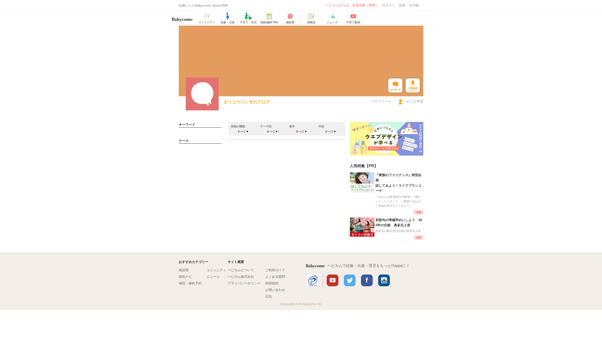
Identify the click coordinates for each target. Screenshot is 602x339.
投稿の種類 (238, 126)
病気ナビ (185, 276)
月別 (321, 126)
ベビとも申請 (413, 101)
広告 (268, 296)
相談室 (184, 270)
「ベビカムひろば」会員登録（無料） (351, 5)
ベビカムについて (241, 270)
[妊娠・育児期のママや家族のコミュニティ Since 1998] (182, 17)
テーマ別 (265, 126)
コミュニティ (216, 270)
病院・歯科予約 (190, 283)
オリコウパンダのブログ (246, 102)
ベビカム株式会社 (241, 276)
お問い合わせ (275, 290)
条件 (292, 126)
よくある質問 (275, 276)
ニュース (213, 276)
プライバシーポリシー (244, 283)
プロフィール (381, 101)
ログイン (388, 5)
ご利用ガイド (275, 270)
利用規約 (271, 283)
